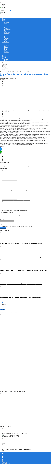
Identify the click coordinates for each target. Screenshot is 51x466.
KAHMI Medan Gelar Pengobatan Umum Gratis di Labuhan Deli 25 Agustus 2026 (16, 190)
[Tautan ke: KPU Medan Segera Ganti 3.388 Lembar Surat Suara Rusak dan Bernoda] (4, 432)
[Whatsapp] (2, 83)
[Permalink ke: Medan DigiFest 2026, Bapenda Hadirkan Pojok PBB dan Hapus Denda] (9, 209)
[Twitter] (25, 149)
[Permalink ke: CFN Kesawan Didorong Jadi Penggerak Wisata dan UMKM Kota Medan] (7, 294)
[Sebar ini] (2, 80)
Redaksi (3, 461)
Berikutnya (4, 304)
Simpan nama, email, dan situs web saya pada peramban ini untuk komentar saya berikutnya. (17, 226)
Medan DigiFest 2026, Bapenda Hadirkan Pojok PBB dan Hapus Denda (14, 210)
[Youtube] (2, 160)
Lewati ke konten (3, 0)
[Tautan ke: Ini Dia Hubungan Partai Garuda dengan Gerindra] (10, 435)
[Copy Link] (25, 153)
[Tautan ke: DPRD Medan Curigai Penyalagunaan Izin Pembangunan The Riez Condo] (4, 441)
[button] (10, 10)
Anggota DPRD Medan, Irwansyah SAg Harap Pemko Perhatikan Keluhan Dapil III (16, 449)
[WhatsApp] (25, 152)
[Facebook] (25, 147)
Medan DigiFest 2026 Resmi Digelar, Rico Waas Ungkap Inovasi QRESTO (21, 243)
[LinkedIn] (25, 150)
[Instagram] (2, 158)
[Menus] (0, 1)
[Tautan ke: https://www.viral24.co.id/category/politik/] (10, 426)
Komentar (2, 219)
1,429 (3, 303)
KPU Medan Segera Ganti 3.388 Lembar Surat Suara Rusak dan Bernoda (14, 433)
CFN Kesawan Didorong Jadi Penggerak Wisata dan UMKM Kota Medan (21, 297)
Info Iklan (4, 460)
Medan (1, 79)
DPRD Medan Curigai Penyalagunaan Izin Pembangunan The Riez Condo (15, 442)
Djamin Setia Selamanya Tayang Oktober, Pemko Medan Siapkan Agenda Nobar (16, 200)
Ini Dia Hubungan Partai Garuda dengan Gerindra (10, 436)
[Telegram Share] (2, 82)
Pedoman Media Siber (6, 463)
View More (2, 309)
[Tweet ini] (2, 81)
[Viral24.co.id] (2, 7)
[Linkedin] (2, 159)
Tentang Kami (4, 462)
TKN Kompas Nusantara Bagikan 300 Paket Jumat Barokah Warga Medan (15, 165)
